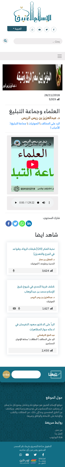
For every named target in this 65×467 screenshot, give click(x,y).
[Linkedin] (29, 223)
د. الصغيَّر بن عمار (47, 259)
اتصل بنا (58, 433)
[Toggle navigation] (59, 56)
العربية (17, 28)
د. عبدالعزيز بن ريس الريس (40, 118)
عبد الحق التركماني (46, 335)
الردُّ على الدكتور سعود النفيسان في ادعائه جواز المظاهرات (35, 327)
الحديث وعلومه (48, 263)
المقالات (33, 339)
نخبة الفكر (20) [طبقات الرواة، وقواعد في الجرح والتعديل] (33, 251)
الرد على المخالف (50, 123)
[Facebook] (9, 223)
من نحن (58, 430)
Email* (26, 372)
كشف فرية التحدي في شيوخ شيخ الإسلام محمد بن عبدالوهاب (36, 289)
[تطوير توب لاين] (33, 460)
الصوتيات (34, 123)
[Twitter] (15, 223)
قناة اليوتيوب (55, 437)
